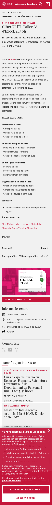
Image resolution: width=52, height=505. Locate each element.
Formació (16, 12)
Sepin (14, 228)
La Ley (18, 224)
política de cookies (11, 480)
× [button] (49, 430)
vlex (35, 228)
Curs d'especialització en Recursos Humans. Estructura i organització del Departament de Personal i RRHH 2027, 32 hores (25, 384)
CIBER (12, 59)
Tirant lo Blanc (25, 228)
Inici (4, 12)
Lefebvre (26, 224)
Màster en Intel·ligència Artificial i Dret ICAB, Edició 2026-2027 (24, 413)
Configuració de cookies (26, 489)
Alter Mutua (8, 224)
